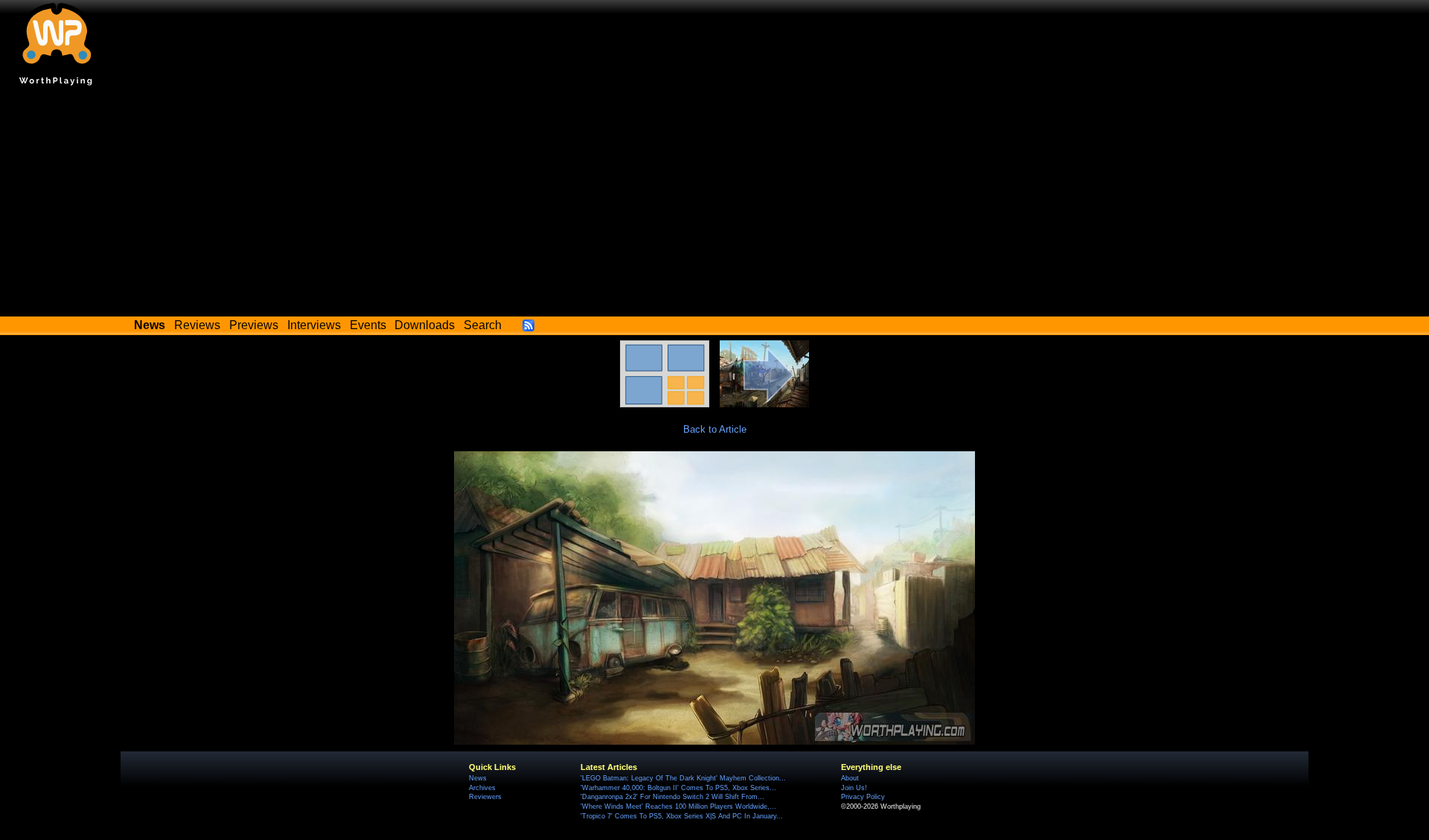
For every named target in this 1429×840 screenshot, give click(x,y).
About (850, 778)
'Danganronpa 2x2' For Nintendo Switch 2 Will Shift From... (672, 797)
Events (368, 325)
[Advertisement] (714, 205)
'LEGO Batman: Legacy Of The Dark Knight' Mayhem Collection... (683, 778)
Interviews (314, 325)
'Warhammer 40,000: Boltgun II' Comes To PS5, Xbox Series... (678, 788)
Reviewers (485, 797)
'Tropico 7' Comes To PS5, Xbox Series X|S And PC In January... (682, 816)
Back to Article (715, 429)
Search (483, 325)
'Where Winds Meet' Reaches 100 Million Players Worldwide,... (678, 806)
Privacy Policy (863, 797)
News (478, 778)
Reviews (197, 325)
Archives (482, 788)
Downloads (424, 325)
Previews (253, 325)
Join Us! (854, 788)
